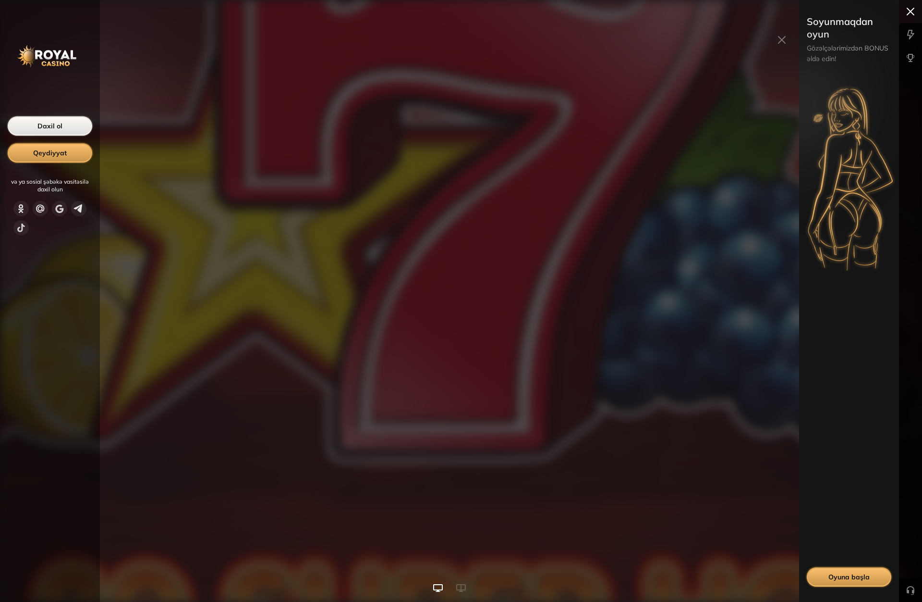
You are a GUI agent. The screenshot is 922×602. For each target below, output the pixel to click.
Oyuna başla (849, 577)
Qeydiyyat (50, 153)
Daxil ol (49, 126)
